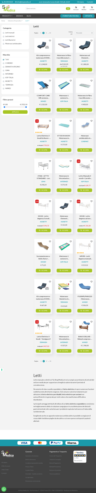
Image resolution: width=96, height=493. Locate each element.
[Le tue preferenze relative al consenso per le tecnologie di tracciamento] (2, 369)
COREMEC (9, 63)
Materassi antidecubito (13, 44)
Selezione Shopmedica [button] (14, 21)
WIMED (8, 88)
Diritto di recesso (30, 459)
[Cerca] (68, 8)
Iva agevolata (29, 477)
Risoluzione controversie (32, 481)
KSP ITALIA (9, 78)
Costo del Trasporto (55, 456)
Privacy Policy (29, 466)
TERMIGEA (9, 85)
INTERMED (9, 74)
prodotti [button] (6, 16)
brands (19, 16)
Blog (29, 16)
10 (50, 33)
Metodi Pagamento (55, 463)
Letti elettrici (9, 36)
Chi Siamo (4, 462)
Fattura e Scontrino (55, 470)
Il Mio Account (5, 466)
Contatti (90, 2)
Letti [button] (26, 21)
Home (3, 21)
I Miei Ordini (5, 469)
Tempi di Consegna (55, 459)
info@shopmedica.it (24, 2)
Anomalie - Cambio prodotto (33, 474)
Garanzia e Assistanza (31, 456)
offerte (88, 16)
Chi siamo (80, 2)
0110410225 (8, 2)
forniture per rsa (71, 16)
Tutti (7, 59)
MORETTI (8, 81)
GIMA (7, 70)
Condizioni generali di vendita (34, 463)
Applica (15, 112)
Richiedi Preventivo (55, 466)
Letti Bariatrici (10, 40)
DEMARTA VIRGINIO (12, 67)
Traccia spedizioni (54, 474)
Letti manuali (9, 33)
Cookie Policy (29, 470)
